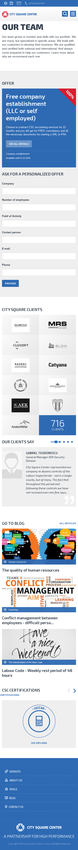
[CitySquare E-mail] (19, 3)
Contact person (11, 232)
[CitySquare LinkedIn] (11, 3)
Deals (13, 789)
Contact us (15, 806)
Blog (12, 798)
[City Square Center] (19, 14)
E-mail (6, 248)
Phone (6, 265)
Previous (68, 691)
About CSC (16, 780)
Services (15, 771)
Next (74, 691)
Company (8, 183)
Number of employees (15, 200)
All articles (68, 523)
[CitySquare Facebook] (5, 3)
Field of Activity (11, 216)
